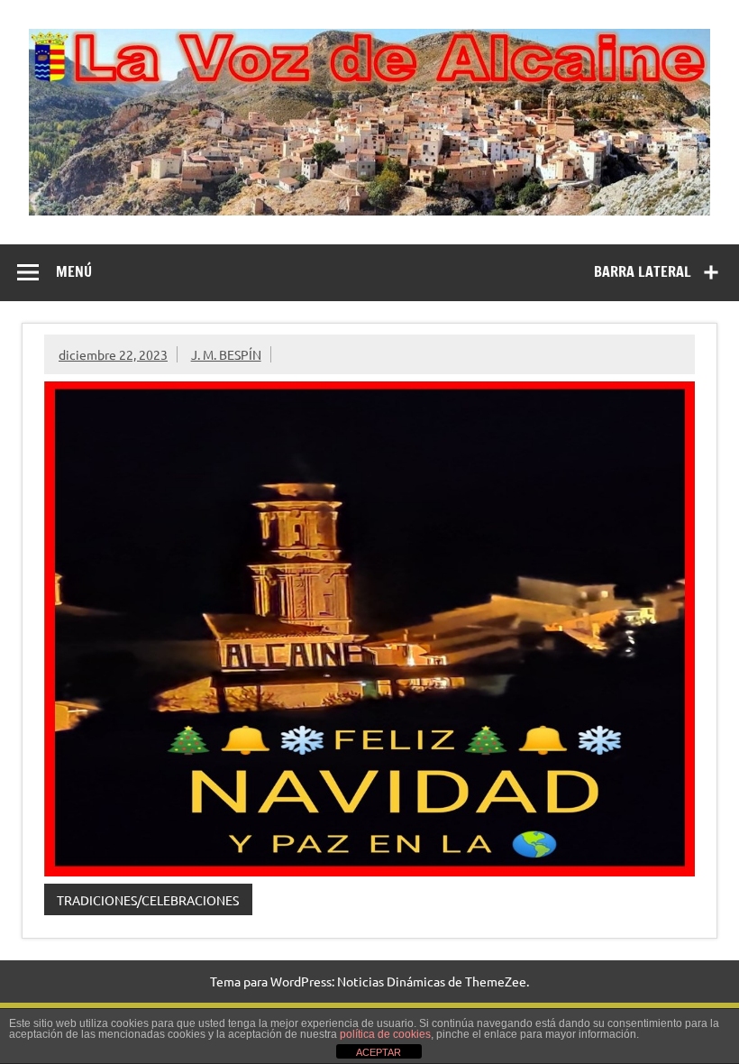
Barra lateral (642, 271)
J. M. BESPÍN (226, 354)
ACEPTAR (378, 1052)
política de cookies (385, 1034)
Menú (74, 271)
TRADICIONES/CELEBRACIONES (148, 900)
